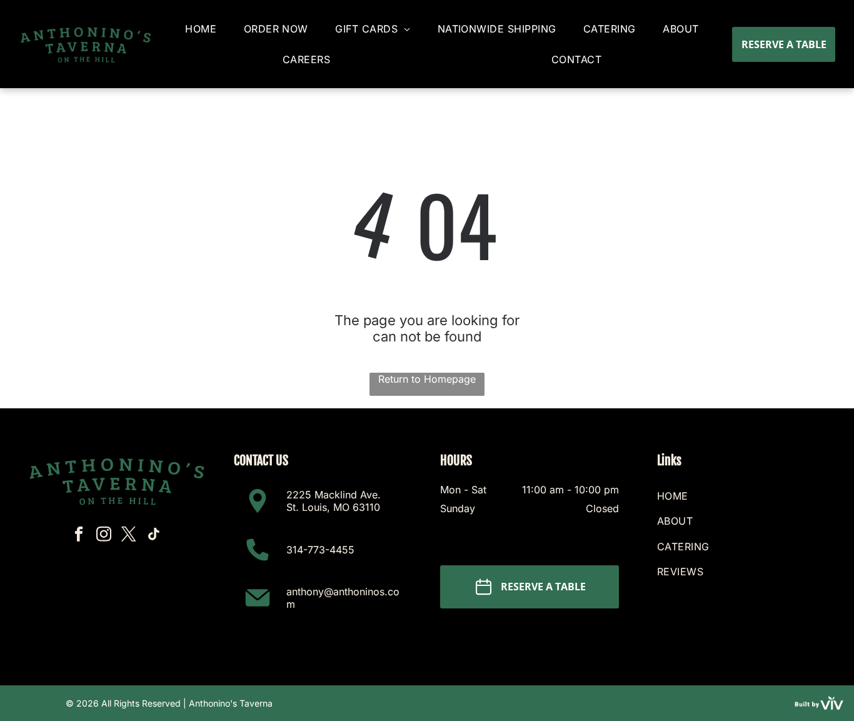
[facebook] (78, 535)
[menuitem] (201, 29)
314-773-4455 (320, 549)
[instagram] (103, 535)
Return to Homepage (427, 379)
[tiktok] (153, 535)
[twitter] (128, 535)
